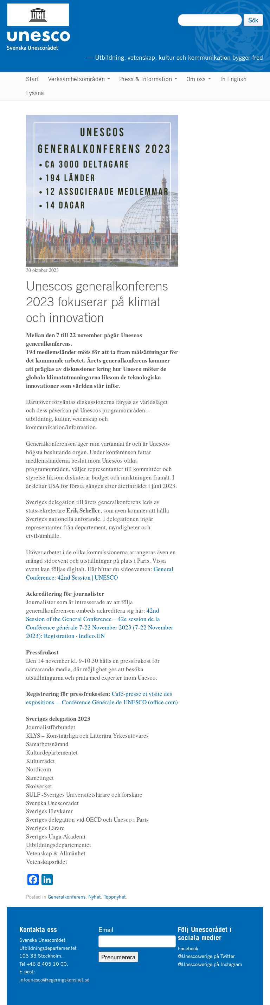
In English (233, 79)
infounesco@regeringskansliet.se (54, 980)
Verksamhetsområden (77, 79)
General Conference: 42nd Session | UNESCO (99, 573)
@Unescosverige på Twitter (206, 956)
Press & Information (146, 79)
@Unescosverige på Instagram (210, 964)
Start (32, 79)
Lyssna (35, 93)
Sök (253, 19)
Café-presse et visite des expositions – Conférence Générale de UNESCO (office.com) (102, 698)
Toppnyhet (115, 897)
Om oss (196, 79)
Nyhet (94, 897)
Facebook (188, 948)
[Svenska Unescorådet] (74, 27)
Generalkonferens (66, 897)
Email (105, 929)
